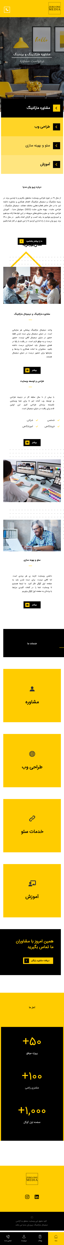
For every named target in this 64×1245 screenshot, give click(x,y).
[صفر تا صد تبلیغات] (54, 8)
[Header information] (8, 9)
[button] (38, 960)
